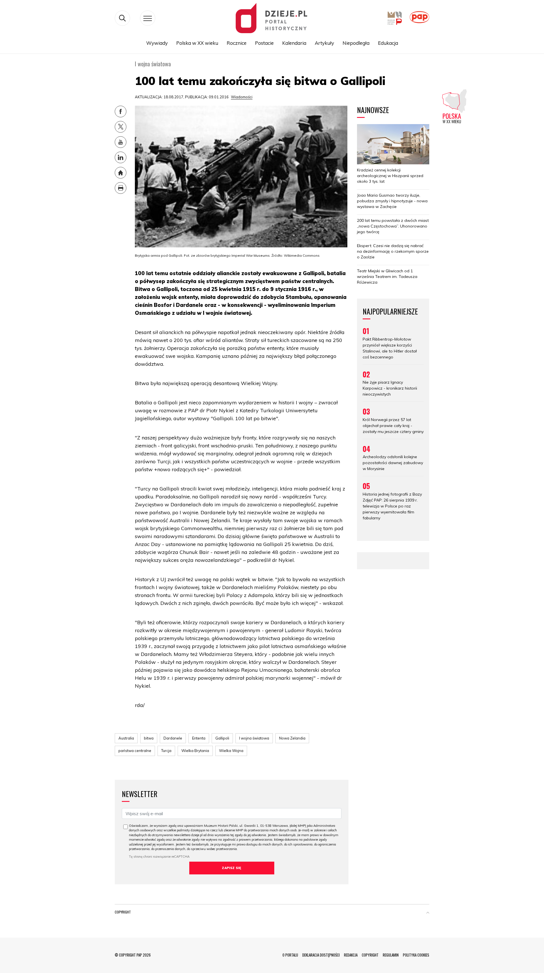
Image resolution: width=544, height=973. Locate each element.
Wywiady (157, 43)
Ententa (198, 738)
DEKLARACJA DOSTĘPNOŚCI (321, 955)
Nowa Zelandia (292, 738)
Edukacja (388, 43)
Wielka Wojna (231, 750)
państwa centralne (134, 750)
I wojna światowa (254, 738)
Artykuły (324, 43)
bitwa (149, 738)
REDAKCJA (351, 955)
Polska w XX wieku (197, 43)
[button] (427, 913)
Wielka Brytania (195, 750)
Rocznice (236, 43)
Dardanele (172, 738)
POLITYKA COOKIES (416, 955)
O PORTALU (290, 955)
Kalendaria (294, 43)
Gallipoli (222, 738)
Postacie (264, 43)
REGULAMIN (391, 955)
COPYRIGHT (370, 955)
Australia (126, 738)
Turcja (166, 750)
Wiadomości (241, 97)
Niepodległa (356, 43)
